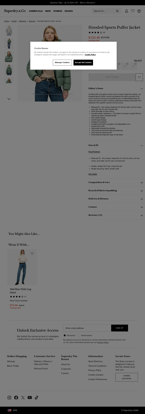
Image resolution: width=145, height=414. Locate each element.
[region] (73, 55)
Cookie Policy (90, 55)
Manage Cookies (62, 62)
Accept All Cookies (83, 62)
